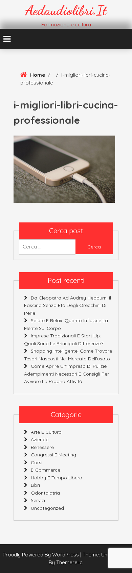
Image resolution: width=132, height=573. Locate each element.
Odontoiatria (45, 493)
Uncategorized (47, 508)
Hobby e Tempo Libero (56, 478)
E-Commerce (45, 470)
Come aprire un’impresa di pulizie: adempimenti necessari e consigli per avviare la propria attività (66, 373)
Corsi (36, 462)
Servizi (38, 500)
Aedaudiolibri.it (66, 10)
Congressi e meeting (53, 455)
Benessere (42, 447)
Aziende (39, 439)
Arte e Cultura (46, 432)
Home (37, 75)
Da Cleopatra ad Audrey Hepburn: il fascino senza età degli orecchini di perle (67, 305)
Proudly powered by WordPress (41, 554)
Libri (35, 485)
